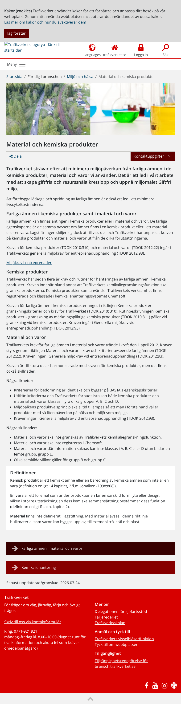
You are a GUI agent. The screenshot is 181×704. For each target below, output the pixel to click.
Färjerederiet (106, 617)
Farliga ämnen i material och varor (51, 548)
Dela (17, 156)
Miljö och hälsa (80, 76)
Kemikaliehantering (38, 567)
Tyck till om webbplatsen (116, 644)
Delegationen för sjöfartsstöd (121, 611)
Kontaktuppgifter (149, 156)
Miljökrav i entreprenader (29, 262)
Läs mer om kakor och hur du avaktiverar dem (45, 22)
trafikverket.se (114, 54)
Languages (92, 54)
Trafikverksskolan (110, 622)
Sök (166, 54)
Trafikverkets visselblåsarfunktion (124, 638)
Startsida (14, 76)
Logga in (141, 54)
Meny (12, 64)
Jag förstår (16, 33)
